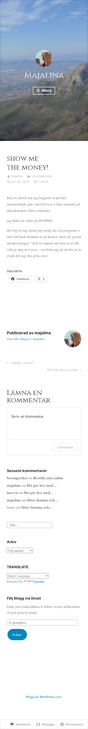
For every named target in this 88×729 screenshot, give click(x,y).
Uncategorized (41, 176)
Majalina (44, 75)
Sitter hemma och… (42, 500)
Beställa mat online (48, 478)
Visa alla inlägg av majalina (26, 339)
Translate (38, 581)
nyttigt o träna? (19, 364)
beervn (12, 492)
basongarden (17, 478)
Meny (46, 90)
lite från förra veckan (62, 371)
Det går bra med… (42, 485)
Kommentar (65, 447)
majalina (16, 176)
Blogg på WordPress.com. (44, 697)
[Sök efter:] (29, 524)
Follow (17, 634)
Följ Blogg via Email (24, 598)
